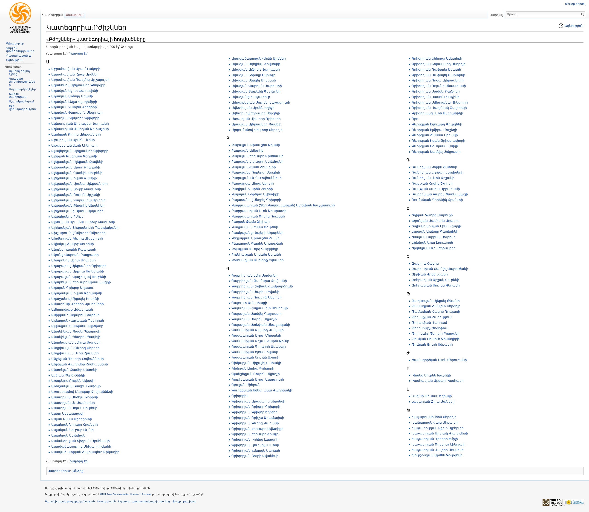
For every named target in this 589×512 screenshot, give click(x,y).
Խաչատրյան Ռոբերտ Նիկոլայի (438, 444)
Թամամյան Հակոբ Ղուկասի (436, 311)
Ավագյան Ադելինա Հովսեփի (255, 64)
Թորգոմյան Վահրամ (429, 322)
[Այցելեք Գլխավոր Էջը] (20, 18)
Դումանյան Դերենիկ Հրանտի (437, 200)
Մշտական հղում (21, 101)
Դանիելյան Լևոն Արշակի (433, 178)
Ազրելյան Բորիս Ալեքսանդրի (76, 134)
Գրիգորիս (239, 396)
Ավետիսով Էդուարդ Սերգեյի (255, 113)
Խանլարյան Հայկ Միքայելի (435, 422)
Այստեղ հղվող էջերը (19, 72)
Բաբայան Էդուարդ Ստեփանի (257, 161)
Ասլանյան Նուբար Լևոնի (72, 430)
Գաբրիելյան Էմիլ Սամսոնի (254, 275)
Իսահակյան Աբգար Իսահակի (438, 380)
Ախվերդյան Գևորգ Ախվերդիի (77, 238)
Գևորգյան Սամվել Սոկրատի (436, 151)
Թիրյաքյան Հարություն (432, 317)
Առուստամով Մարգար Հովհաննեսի (82, 391)
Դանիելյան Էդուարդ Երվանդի (437, 172)
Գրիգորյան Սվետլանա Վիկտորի (440, 102)
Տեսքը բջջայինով (184, 501)
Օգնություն (574, 26)
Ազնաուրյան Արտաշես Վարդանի (80, 123)
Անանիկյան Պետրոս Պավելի (75, 337)
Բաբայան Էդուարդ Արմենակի (257, 156)
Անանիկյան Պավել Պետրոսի (75, 331)
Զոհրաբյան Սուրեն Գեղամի (436, 285)
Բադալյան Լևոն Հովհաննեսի (256, 178)
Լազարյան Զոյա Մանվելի (434, 401)
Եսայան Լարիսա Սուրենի (434, 237)
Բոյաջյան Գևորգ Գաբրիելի (254, 249)
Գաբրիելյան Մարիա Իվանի (255, 292)
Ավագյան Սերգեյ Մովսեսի (253, 80)
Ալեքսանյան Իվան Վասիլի (74, 178)
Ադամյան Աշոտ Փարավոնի (74, 91)
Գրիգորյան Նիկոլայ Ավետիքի (437, 58)
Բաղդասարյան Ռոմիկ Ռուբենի (258, 216)
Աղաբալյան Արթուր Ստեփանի (77, 271)
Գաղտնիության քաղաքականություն (70, 501)
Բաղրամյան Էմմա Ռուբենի (254, 227)
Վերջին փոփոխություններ (20, 49)
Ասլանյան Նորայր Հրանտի (74, 424)
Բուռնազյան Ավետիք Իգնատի (257, 260)
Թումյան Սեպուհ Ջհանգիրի (435, 339)
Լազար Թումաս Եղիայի (432, 396)
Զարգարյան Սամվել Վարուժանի (440, 269)
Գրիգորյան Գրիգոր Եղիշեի (254, 412)
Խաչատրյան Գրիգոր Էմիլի (435, 439)
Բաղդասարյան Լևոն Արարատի (258, 211)
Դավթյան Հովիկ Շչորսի (432, 183)
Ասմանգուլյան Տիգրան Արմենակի (80, 441)
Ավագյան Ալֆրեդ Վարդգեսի (255, 69)
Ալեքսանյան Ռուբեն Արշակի (75, 195)
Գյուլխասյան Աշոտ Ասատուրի (257, 379)
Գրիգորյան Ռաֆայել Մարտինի (438, 75)
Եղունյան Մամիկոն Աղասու (435, 221)
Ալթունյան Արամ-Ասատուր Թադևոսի (83, 222)
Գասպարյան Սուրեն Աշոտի (255, 357)
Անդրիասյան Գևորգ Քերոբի (75, 348)
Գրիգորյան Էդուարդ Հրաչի (254, 434)
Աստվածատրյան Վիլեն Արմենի (258, 58)
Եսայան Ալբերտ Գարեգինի (435, 231)
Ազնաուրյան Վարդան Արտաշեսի (80, 129)
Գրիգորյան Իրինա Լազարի (254, 439)
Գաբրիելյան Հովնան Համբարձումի (262, 286)
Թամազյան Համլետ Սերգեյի (436, 306)
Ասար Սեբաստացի (67, 413)
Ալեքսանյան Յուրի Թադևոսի (76, 189)
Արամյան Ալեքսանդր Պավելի (256, 124)
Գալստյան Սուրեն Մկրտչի (254, 319)
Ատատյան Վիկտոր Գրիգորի (256, 119)
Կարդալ (496, 15)
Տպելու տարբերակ (17, 95)
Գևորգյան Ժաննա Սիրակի (435, 135)
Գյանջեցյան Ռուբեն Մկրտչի (255, 374)
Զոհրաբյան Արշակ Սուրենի (435, 280)
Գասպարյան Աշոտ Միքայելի (256, 335)
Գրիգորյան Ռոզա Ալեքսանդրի (438, 80)
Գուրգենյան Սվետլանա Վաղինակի (261, 390)
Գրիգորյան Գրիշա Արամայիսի (257, 417)
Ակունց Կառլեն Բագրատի (73, 249)
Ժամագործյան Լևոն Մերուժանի (439, 360)
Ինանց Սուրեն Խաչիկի (431, 375)
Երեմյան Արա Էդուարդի (432, 242)
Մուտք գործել (575, 4)
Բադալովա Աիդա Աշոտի (252, 183)
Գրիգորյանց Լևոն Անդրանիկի (437, 113)
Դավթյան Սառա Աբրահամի (436, 189)
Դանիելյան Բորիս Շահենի (434, 167)
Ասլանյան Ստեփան (68, 435)
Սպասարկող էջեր (22, 89)
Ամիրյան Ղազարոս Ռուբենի (75, 315)
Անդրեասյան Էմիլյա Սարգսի (76, 342)
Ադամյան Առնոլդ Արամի (72, 96)
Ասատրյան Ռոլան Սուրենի (74, 408)
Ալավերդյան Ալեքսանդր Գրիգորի (79, 151)
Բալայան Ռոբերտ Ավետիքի (255, 194)
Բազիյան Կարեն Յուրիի (252, 189)
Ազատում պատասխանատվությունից (144, 501)
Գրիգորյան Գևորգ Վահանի (255, 423)
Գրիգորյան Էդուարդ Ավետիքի (257, 429)
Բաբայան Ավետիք (247, 150)
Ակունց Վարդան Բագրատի (75, 255)
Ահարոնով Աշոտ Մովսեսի (73, 260)
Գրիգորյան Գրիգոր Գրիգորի (255, 406)
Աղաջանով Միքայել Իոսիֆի (75, 299)
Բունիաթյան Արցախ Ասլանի (256, 254)
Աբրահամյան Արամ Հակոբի (75, 69)
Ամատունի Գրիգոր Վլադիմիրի (77, 304)
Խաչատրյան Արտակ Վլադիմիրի (440, 433)
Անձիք (78, 471)
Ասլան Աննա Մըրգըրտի (71, 419)
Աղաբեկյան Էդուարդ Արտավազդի (81, 282)
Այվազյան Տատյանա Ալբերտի (77, 326)
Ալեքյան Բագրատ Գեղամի (74, 156)
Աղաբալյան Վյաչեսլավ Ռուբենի (78, 277)
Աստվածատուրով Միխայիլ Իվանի (81, 446)
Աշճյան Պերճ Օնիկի (68, 375)
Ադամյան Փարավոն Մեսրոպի (77, 112)
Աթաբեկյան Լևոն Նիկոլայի (74, 145)
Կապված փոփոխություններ (22, 82)
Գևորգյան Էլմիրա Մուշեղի (434, 130)
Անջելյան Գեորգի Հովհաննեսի (77, 359)
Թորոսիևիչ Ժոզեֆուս (430, 328)
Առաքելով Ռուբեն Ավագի (72, 380)
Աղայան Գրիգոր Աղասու (72, 287)
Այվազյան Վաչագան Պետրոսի (77, 320)
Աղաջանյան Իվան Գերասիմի (76, 293)
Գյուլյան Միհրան (245, 385)
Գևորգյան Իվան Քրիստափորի (438, 140)
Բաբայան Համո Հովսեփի (253, 167)
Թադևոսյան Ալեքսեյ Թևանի (436, 301)
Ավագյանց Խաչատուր (250, 97)
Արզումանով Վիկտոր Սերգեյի (257, 130)
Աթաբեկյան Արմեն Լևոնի (73, 140)
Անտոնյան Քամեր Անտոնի (74, 370)
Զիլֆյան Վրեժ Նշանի (430, 274)
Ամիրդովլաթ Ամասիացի (72, 309)
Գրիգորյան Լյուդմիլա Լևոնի (255, 445)
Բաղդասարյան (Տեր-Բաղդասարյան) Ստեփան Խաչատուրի (283, 205)
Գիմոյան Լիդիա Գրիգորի (252, 368)
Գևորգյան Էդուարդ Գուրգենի (437, 124)
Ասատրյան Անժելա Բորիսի (74, 397)
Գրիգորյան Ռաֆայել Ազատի (436, 69)
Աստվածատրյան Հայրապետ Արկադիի (85, 452)
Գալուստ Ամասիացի (249, 303)
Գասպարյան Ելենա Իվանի (254, 352)
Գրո (415, 119)
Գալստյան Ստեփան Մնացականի (260, 325)
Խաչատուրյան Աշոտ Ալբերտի (438, 428)
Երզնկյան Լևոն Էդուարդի (434, 248)
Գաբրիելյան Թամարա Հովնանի (259, 281)
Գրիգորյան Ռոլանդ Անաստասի (439, 86)
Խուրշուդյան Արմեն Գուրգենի (437, 455)
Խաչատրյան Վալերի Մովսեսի (438, 450)
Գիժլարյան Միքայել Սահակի (256, 363)
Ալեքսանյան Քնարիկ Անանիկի (77, 205)
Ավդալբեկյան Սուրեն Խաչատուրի (260, 102)
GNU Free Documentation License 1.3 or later (125, 494)
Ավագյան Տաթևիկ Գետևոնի (255, 91)
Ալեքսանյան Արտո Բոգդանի (75, 167)
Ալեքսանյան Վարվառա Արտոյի (78, 200)
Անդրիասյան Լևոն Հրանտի (75, 353)
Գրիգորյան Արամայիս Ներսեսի (258, 401)
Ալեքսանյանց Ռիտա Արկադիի (77, 211)
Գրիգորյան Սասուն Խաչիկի (435, 97)
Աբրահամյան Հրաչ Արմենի (74, 74)
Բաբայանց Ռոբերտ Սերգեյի (255, 172)
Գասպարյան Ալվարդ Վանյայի (257, 330)
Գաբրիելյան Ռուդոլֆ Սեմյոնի (256, 297)
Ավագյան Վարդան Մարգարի (256, 86)
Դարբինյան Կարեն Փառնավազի (440, 194)
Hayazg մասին (106, 501)
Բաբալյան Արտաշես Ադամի (255, 145)
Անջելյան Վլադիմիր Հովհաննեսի (79, 364)
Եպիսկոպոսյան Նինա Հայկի (436, 226)
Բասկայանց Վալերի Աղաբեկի (257, 232)
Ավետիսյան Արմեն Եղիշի (252, 108)
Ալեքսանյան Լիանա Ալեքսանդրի (79, 183)
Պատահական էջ (19, 55)
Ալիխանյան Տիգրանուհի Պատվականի (84, 227)
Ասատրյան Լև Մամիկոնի (73, 403)
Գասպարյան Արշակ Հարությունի (260, 341)
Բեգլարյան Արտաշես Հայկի (255, 238)
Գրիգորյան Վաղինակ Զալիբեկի (439, 108)
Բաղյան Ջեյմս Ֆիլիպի (250, 221)
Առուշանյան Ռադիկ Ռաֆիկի (76, 386)
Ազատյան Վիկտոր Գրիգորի (75, 118)
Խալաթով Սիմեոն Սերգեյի (434, 417)
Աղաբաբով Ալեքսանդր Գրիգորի (79, 266)
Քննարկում (75, 15)
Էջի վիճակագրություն (22, 107)
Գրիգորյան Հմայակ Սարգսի (255, 450)
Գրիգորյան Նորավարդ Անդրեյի (438, 64)
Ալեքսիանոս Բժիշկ (67, 216)
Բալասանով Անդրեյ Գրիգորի (256, 200)
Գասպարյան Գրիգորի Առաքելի (258, 346)
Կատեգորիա (59, 471)
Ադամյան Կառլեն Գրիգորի (74, 107)
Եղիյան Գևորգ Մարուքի (432, 215)
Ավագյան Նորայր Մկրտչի (253, 75)
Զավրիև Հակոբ (425, 263)
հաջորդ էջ (78, 53)
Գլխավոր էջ (15, 43)
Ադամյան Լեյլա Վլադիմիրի (74, 102)
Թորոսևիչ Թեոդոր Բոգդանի (435, 333)
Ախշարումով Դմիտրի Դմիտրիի (78, 233)
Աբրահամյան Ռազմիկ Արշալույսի (80, 79)
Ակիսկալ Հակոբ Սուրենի (72, 244)
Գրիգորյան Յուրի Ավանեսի (254, 456)
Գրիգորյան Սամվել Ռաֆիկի (436, 91)
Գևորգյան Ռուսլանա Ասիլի (435, 146)
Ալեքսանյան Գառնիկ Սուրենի (76, 173)
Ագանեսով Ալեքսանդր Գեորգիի (78, 85)
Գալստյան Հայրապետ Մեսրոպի (259, 308)
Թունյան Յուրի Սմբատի (432, 344)
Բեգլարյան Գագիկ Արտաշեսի (257, 243)
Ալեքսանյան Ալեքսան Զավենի (77, 162)
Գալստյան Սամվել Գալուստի (256, 313)
